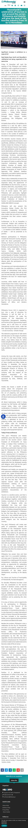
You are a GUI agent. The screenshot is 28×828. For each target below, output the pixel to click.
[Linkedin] (15, 5)
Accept (4, 825)
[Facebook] (12, 5)
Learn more (4, 823)
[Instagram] (18, 5)
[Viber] (24, 5)
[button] (24, 2)
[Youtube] (21, 5)
